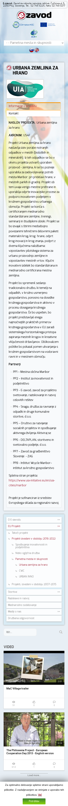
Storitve (12, 592)
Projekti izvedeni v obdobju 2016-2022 (33, 539)
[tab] (33, 105)
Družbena (21, 618)
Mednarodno (22, 605)
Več (40, 795)
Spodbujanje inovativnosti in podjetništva (31, 546)
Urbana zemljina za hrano (33, 565)
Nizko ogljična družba (27, 553)
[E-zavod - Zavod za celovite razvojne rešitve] (34, 15)
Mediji (14, 611)
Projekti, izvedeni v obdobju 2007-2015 (34, 584)
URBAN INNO (26, 576)
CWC (21, 571)
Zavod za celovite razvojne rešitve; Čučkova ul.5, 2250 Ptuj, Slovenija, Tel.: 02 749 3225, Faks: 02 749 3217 (34, 4)
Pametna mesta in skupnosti (31, 559)
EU (14, 526)
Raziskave (18, 598)
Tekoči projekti (20, 533)
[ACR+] (34, 34)
